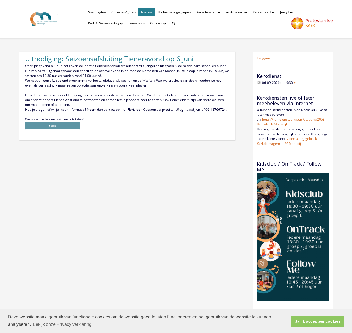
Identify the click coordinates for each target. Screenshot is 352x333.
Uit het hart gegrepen (174, 12)
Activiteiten (235, 12)
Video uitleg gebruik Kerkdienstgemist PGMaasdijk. (287, 141)
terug (52, 125)
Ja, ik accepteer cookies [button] (317, 321)
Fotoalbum (136, 23)
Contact (156, 23)
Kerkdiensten (206, 12)
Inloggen (263, 58)
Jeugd (285, 12)
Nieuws (146, 12)
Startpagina (97, 12)
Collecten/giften (123, 12)
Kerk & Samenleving (104, 23)
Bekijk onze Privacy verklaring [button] (62, 324)
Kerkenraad (262, 12)
